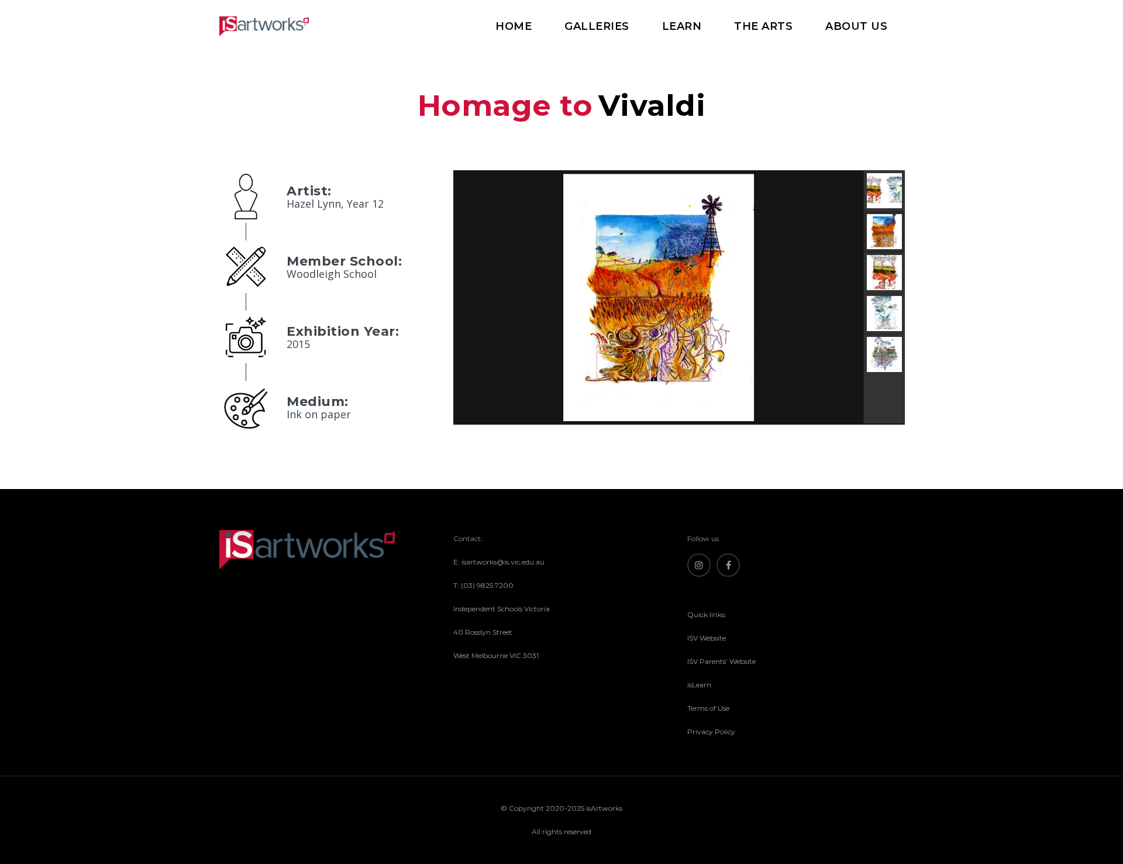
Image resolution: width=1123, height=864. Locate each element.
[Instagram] (699, 565)
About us (856, 26)
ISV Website (706, 638)
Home (513, 26)
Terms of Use (708, 708)
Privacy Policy (711, 731)
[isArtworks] (264, 26)
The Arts (763, 26)
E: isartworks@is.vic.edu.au (499, 561)
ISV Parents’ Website (721, 661)
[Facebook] (728, 565)
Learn (682, 26)
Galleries (596, 26)
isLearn (699, 684)
